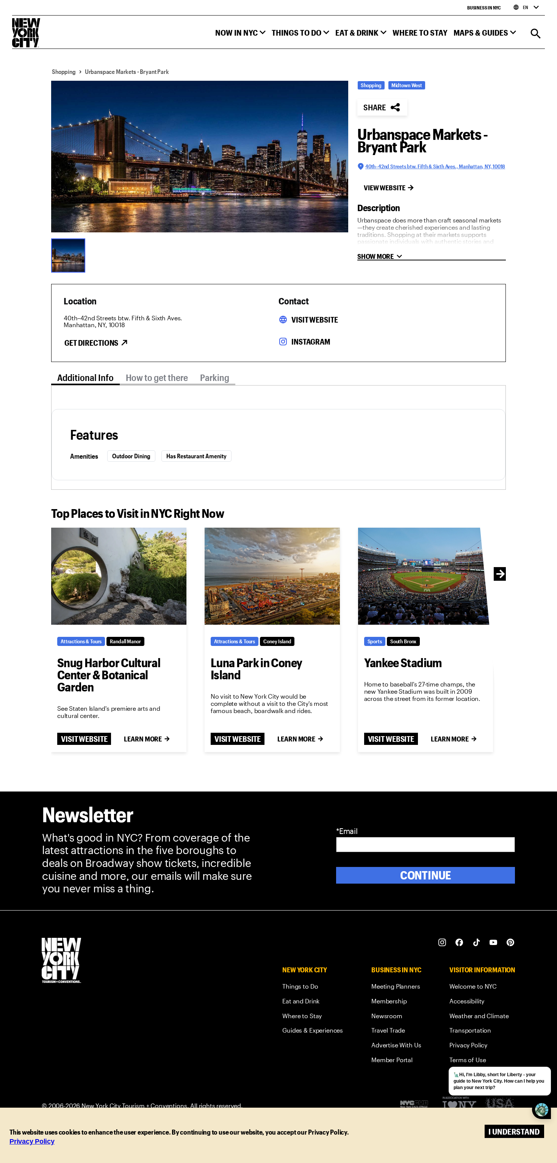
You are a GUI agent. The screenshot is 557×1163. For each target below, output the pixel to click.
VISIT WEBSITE (84, 738)
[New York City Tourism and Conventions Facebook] (459, 942)
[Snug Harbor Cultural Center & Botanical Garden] (118, 576)
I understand (514, 1131)
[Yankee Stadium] (425, 576)
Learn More (143, 739)
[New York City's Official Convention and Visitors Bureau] (417, 1106)
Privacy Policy (32, 1141)
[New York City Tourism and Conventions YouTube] (493, 942)
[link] (312, 987)
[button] (240, 34)
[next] (500, 574)
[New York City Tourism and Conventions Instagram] (442, 942)
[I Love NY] (459, 1106)
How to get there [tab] (157, 377)
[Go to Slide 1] (70, 254)
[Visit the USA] (499, 1106)
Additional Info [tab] (85, 377)
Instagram (310, 341)
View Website (384, 187)
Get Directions (91, 342)
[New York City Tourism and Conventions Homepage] (61, 961)
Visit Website (314, 319)
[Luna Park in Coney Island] (272, 576)
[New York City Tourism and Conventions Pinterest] (510, 942)
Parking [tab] (214, 377)
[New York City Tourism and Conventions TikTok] (476, 942)
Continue (425, 875)
